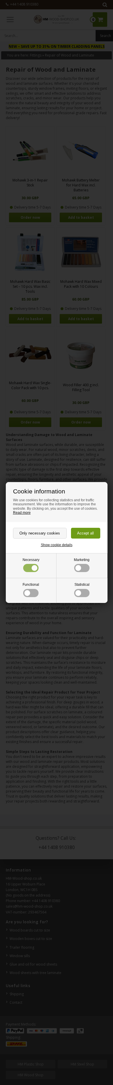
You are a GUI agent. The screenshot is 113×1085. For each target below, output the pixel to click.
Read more (22, 513)
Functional (31, 585)
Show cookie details (56, 545)
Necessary (31, 560)
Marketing (82, 560)
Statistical (82, 585)
